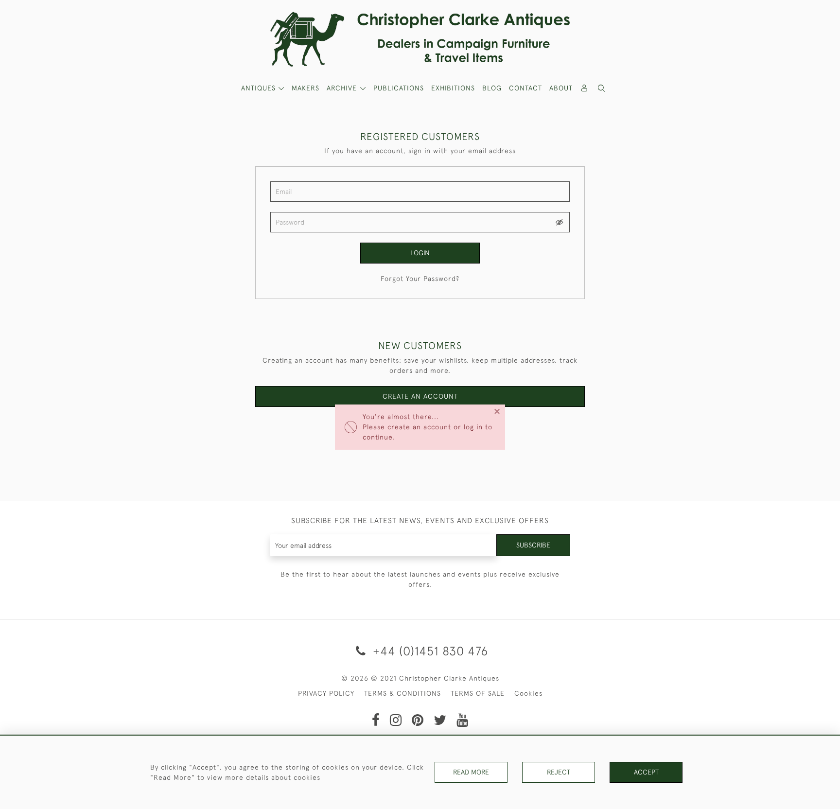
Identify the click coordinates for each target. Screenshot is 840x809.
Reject (558, 772)
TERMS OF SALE (478, 693)
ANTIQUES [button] (259, 88)
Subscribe (533, 545)
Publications (398, 88)
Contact (525, 88)
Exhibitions (453, 88)
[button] (602, 88)
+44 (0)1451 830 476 (428, 651)
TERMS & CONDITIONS (402, 693)
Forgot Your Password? (420, 278)
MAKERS (305, 88)
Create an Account (420, 396)
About (561, 88)
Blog (492, 88)
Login (420, 253)
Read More (471, 772)
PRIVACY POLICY (326, 693)
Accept (646, 772)
